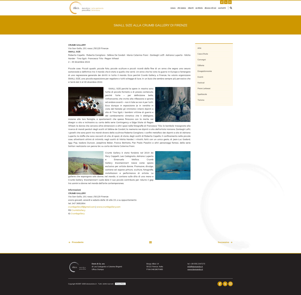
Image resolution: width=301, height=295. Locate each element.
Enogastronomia (205, 71)
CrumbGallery (78, 210)
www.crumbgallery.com (108, 206)
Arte (199, 48)
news (173, 8)
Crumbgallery (78, 213)
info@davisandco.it (195, 266)
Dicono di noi (210, 8)
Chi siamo (181, 8)
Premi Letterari (204, 88)
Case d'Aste (203, 54)
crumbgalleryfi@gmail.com (81, 206)
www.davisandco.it (195, 269)
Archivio (199, 8)
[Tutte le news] (150, 242)
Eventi (200, 77)
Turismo (201, 100)
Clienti (191, 8)
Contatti (222, 8)
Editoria (201, 65)
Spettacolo (202, 94)
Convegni (202, 59)
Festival (201, 82)
